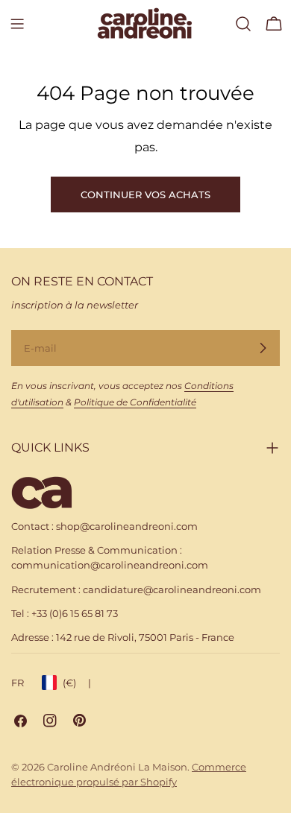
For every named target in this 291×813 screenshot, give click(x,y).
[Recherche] (243, 24)
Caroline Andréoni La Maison (117, 767)
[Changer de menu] (17, 24)
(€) (77, 683)
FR (17, 683)
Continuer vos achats (145, 194)
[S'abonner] (262, 348)
